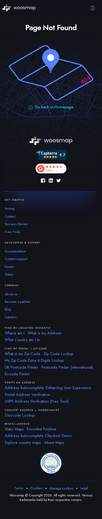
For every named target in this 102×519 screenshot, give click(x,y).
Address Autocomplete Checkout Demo (38, 435)
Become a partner (17, 301)
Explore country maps (23, 442)
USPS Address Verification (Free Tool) (37, 401)
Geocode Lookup (20, 415)
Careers (11, 317)
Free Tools (12, 231)
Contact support (16, 259)
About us (11, 294)
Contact (10, 216)
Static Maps (14, 429)
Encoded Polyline (41, 429)
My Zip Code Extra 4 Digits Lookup (34, 360)
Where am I (14, 333)
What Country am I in (22, 340)
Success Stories (16, 224)
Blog (8, 309)
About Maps (54, 442)
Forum (9, 266)
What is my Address (44, 333)
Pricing (9, 208)
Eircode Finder (17, 374)
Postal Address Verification (27, 394)
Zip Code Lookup (58, 354)
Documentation (15, 251)
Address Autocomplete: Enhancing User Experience (48, 387)
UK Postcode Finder (21, 367)
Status (9, 274)
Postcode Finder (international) (67, 367)
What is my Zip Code (22, 354)
